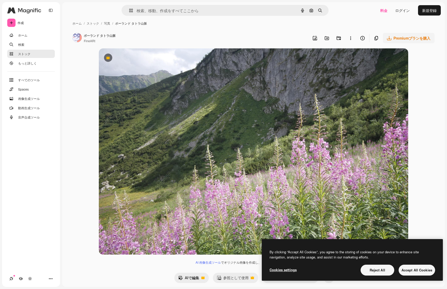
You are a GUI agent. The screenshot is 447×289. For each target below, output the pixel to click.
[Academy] (21, 279)
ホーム (77, 23)
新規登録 (429, 10)
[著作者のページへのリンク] (77, 38)
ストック (93, 23)
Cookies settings (283, 269)
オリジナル (134, 58)
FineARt (89, 41)
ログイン (402, 10)
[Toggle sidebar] (51, 10)
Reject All (377, 270)
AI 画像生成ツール (208, 262)
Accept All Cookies (416, 270)
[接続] (11, 279)
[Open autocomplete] (129, 10)
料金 (384, 10)
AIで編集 (188, 279)
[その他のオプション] (350, 38)
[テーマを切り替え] (30, 279)
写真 (107, 23)
